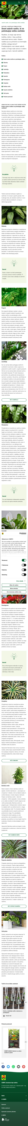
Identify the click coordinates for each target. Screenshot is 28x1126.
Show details (19, 581)
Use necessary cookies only (14, 592)
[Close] (19, 2)
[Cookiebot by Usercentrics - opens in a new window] (19, 534)
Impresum (4, 1104)
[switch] (24, 565)
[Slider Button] (25, 1002)
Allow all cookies (14, 585)
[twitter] (8, 1066)
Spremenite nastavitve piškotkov (9, 1111)
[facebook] (3, 1066)
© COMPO (4, 1115)
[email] (18, 1066)
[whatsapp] (13, 1066)
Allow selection (14, 588)
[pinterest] (23, 1066)
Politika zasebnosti (6, 1108)
